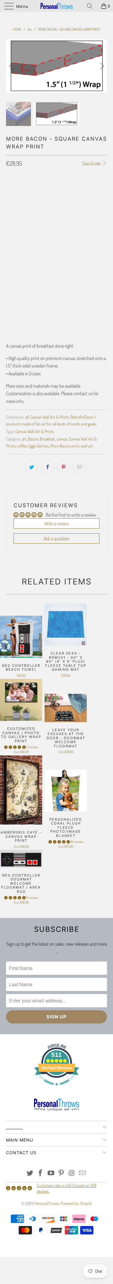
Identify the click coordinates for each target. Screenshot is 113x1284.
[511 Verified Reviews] (57, 1088)
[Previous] (12, 66)
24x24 (62, 189)
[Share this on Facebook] (47, 467)
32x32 (80, 189)
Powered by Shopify (76, 1203)
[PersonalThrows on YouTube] (50, 1173)
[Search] (91, 6)
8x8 (12, 189)
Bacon (33, 438)
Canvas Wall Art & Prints (49, 416)
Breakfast (47, 438)
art (24, 438)
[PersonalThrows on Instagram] (72, 1173)
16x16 (45, 189)
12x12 (28, 189)
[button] (15, 747)
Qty (9, 293)
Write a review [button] (56, 523)
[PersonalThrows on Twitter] (30, 1173)
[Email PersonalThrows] (82, 1173)
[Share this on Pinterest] (63, 467)
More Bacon (60, 445)
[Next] (101, 66)
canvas (61, 438)
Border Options (19, 206)
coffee (22, 445)
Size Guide (92, 163)
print (75, 445)
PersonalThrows (46, 1203)
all (27, 416)
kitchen (43, 445)
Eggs (32, 445)
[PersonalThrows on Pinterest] (61, 1173)
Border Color (18, 267)
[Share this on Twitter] (31, 467)
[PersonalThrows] (56, 6)
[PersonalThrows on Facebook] (40, 1173)
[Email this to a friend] (79, 467)
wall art (87, 445)
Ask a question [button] (57, 538)
